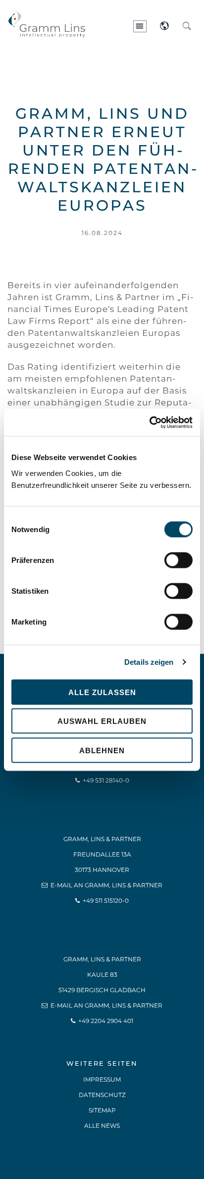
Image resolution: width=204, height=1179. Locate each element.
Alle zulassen (102, 692)
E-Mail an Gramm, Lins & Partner (106, 885)
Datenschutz (102, 1095)
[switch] (178, 560)
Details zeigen (148, 662)
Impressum (102, 1079)
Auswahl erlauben (102, 721)
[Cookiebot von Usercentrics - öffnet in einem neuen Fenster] (149, 422)
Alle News (102, 1125)
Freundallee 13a (102, 854)
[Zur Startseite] (81, 5)
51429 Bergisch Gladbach (102, 990)
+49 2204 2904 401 (105, 1020)
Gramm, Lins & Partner (102, 839)
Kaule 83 (102, 974)
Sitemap (102, 1110)
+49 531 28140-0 (106, 780)
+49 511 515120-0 (106, 900)
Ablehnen (102, 750)
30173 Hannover (102, 869)
